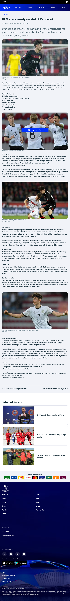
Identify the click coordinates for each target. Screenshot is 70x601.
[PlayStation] (14, 477)
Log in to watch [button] (36, 130)
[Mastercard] (35, 477)
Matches (5, 495)
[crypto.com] (42, 477)
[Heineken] (7, 477)
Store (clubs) (40, 510)
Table (4, 498)
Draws (4, 506)
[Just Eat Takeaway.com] (56, 477)
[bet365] (49, 477)
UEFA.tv (4, 502)
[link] (18, 7)
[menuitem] (19, 7)
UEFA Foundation (8, 535)
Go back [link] (6, 14)
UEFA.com (5, 532)
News (37, 498)
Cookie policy (6, 578)
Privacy (4, 572)
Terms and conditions (8, 575)
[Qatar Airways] (63, 477)
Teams (38, 495)
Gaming (4, 510)
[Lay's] (21, 477)
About (38, 506)
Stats (4, 514)
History (38, 502)
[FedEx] (28, 477)
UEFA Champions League (6, 7)
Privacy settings (6, 581)
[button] (64, 7)
